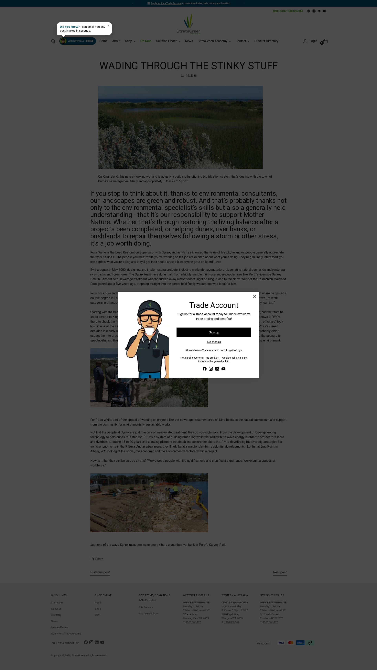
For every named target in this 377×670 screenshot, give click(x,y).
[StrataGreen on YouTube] (223, 369)
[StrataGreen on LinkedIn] (217, 369)
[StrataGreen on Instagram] (211, 369)
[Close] (255, 296)
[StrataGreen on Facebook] (204, 369)
